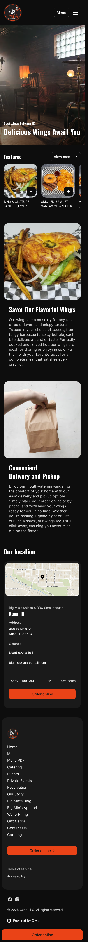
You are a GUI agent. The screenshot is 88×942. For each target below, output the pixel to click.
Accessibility (16, 876)
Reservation (17, 787)
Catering (14, 767)
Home (12, 747)
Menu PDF (16, 760)
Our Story (15, 794)
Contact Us (17, 828)
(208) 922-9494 (21, 654)
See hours (68, 681)
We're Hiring (17, 814)
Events (13, 774)
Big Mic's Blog (19, 801)
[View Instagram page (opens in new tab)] (17, 899)
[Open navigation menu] (75, 12)
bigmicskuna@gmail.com (27, 664)
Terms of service (19, 869)
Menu (61, 12)
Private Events (19, 780)
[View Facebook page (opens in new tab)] (10, 899)
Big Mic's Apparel (22, 807)
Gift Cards (16, 821)
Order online (42, 694)
